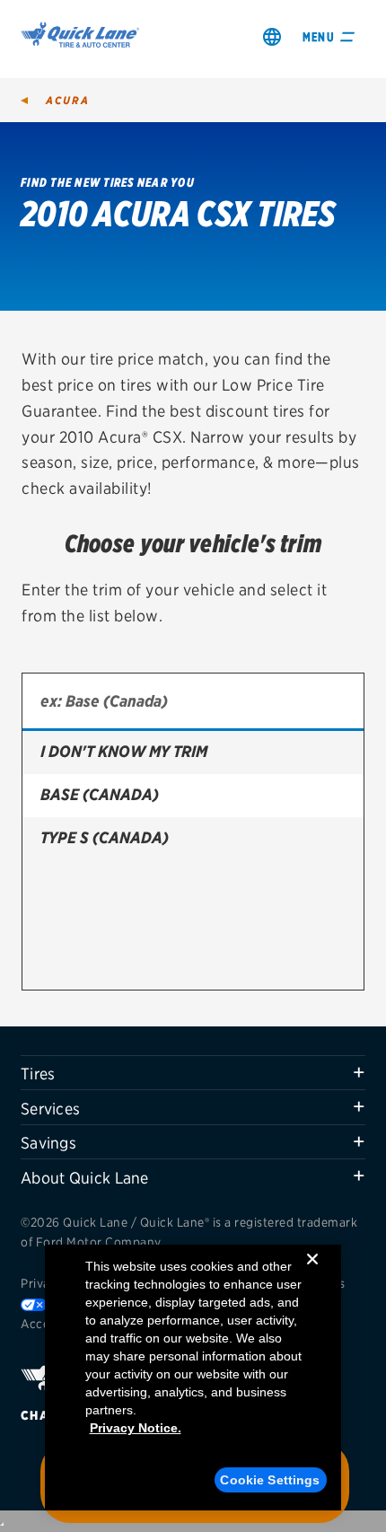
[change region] (272, 36)
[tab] (193, 1073)
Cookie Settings (270, 1480)
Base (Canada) (99, 794)
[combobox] (193, 702)
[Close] (312, 1273)
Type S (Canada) (104, 837)
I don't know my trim (123, 751)
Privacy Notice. (135, 1428)
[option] (193, 752)
